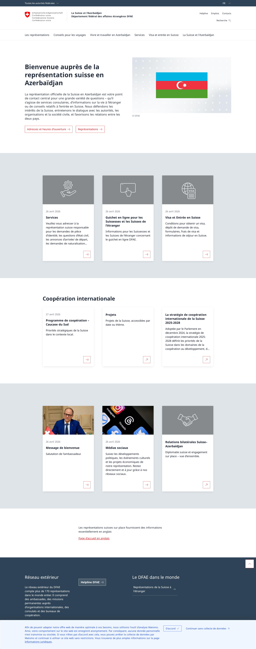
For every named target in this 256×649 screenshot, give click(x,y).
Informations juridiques (38, 641)
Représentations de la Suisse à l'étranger (152, 589)
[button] (37, 35)
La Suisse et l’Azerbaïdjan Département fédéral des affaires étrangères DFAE (102, 14)
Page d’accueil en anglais (94, 538)
